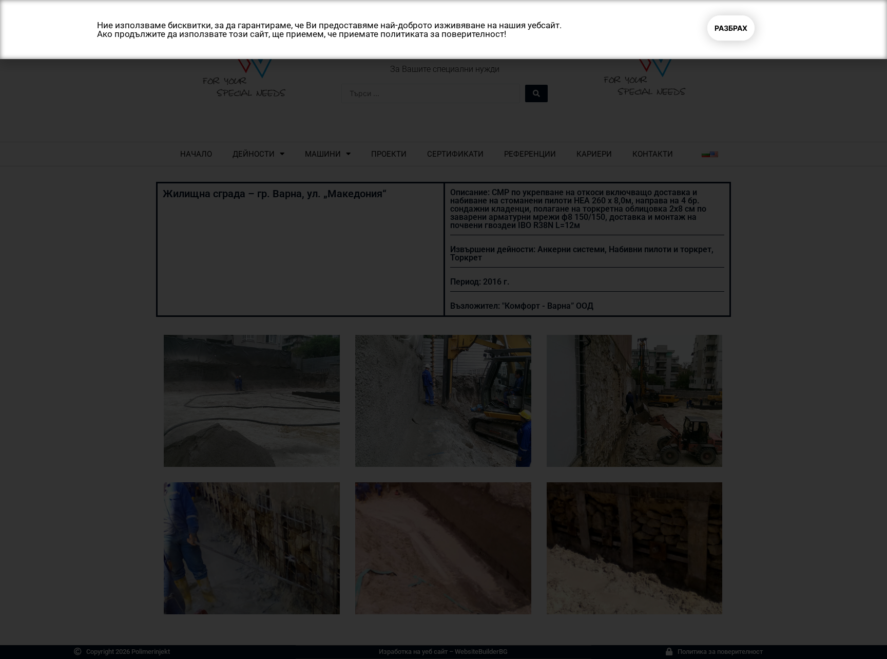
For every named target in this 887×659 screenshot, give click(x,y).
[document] (443, 329)
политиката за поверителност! (443, 34)
